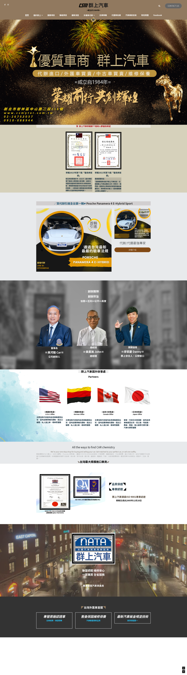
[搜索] (159, 6)
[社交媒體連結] (4, 4)
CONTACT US (173, 5)
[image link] (93, 5)
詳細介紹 (132, 249)
